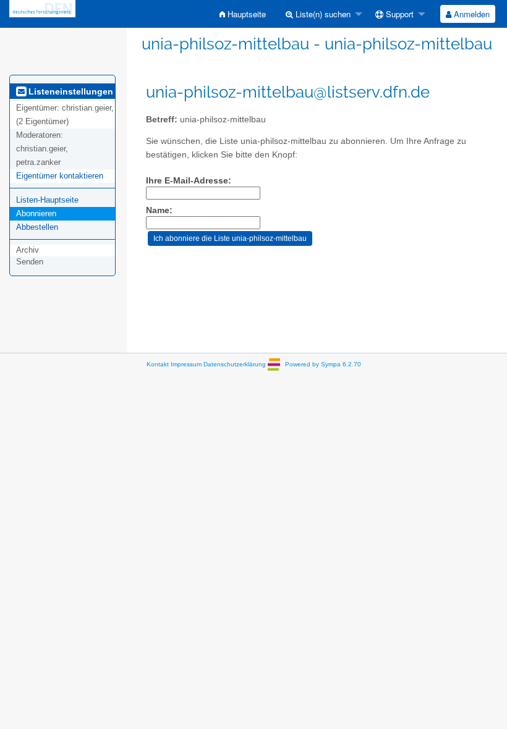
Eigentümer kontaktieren (59, 175)
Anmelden (470, 14)
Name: (159, 210)
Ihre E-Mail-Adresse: (188, 180)
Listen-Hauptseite (47, 199)
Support (398, 14)
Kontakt (158, 364)
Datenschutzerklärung (234, 364)
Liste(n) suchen (322, 14)
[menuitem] (243, 14)
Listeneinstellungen (69, 91)
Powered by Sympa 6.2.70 (323, 364)
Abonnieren (36, 213)
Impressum (186, 364)
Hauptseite (245, 14)
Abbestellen (37, 227)
